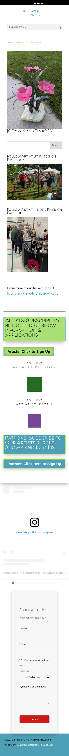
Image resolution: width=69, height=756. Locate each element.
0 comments (33, 42)
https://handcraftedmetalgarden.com (32, 293)
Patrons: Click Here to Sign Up (34, 464)
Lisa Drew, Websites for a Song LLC (35, 744)
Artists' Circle (10, 572)
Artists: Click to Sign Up (29, 351)
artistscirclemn (31, 572)
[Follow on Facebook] (34, 384)
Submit (35, 719)
